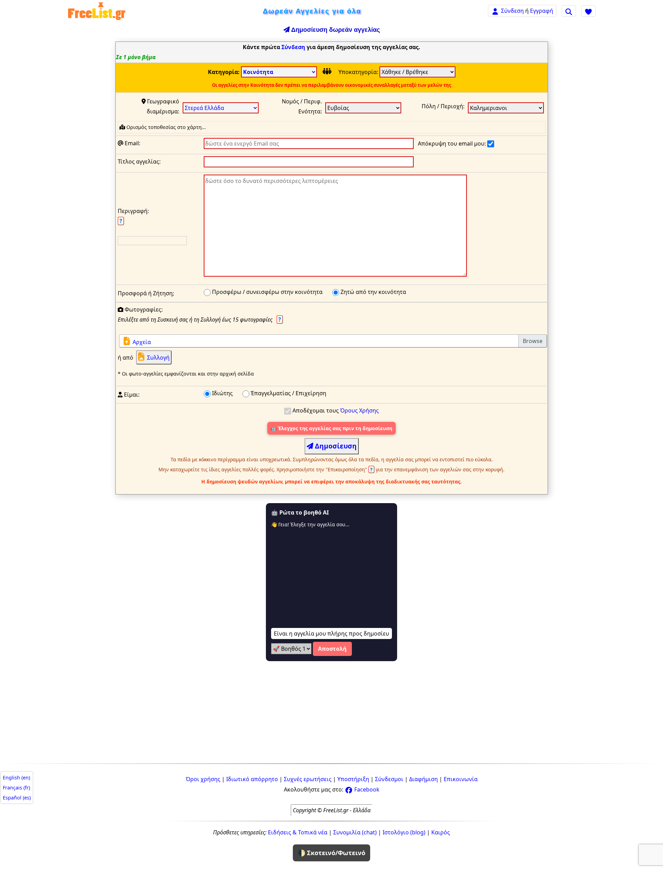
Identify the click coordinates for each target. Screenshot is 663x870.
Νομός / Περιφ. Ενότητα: (302, 106)
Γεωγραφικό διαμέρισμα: (162, 106)
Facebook (366, 789)
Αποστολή (332, 648)
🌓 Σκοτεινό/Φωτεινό (331, 853)
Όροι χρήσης (203, 779)
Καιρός (440, 832)
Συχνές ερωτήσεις (308, 779)
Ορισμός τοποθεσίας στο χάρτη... (165, 127)
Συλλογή (158, 357)
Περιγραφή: (133, 216)
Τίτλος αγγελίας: (139, 161)
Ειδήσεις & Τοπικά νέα (297, 832)
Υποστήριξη (353, 779)
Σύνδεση (512, 11)
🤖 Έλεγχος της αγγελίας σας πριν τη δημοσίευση (331, 428)
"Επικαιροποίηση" (350, 469)
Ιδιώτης (222, 393)
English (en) (16, 777)
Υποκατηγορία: (358, 72)
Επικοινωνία (461, 779)
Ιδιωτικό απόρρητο (252, 779)
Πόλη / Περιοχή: (443, 106)
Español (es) (17, 797)
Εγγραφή (541, 11)
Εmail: (131, 143)
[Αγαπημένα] (588, 10)
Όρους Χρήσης (359, 410)
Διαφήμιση (423, 779)
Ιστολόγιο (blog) (404, 832)
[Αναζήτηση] (568, 10)
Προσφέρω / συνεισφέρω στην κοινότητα (267, 292)
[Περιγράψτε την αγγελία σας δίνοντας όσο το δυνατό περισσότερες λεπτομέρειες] (335, 227)
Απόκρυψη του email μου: (452, 143)
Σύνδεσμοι (389, 779)
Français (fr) (16, 787)
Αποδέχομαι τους (335, 410)
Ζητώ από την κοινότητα (372, 292)
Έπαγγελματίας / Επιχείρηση (287, 393)
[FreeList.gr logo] (96, 10)
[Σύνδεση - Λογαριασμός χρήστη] (495, 10)
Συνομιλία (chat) (355, 832)
